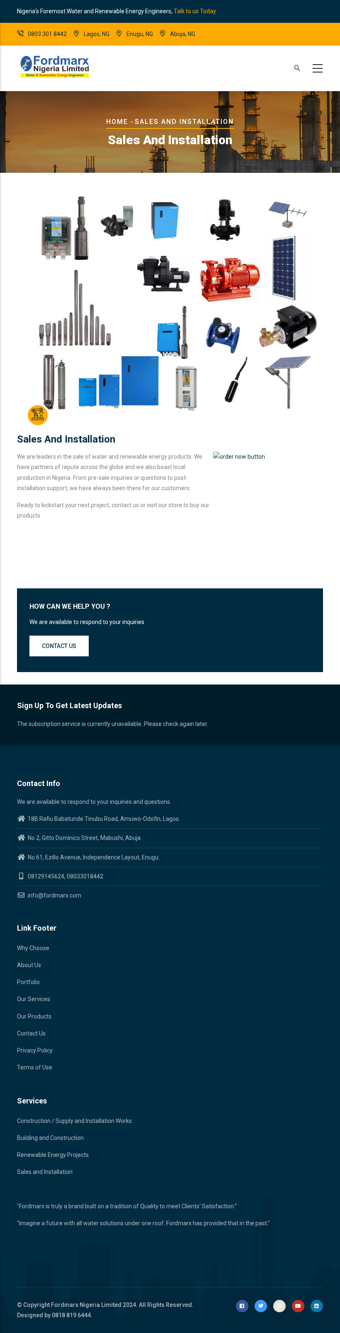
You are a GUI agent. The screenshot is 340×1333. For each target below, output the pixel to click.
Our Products (34, 1016)
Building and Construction (50, 1138)
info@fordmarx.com (54, 895)
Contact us (59, 646)
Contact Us (31, 1033)
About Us (29, 965)
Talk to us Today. (195, 11)
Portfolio (28, 982)
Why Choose (33, 948)
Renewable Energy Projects (53, 1155)
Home (117, 122)
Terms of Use (34, 1067)
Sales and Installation (45, 1171)
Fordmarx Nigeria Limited (86, 1305)
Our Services (33, 999)
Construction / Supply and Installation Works (74, 1121)
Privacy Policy (35, 1050)
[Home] (54, 66)
